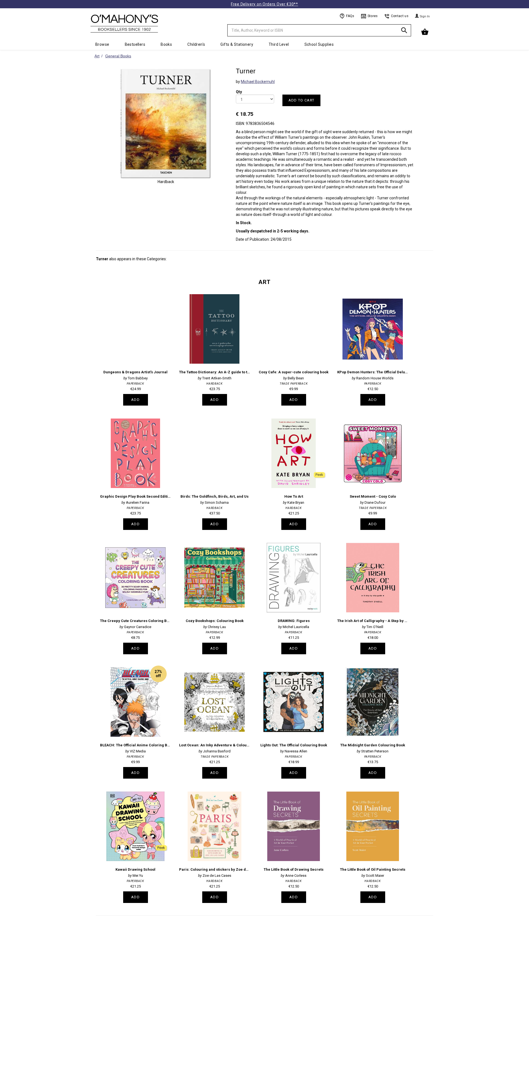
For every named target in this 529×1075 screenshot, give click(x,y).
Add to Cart (301, 100)
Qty (239, 88)
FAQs (350, 16)
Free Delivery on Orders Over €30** (264, 4)
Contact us (400, 16)
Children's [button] (196, 44)
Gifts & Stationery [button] (236, 44)
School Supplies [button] (319, 44)
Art (264, 282)
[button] (425, 32)
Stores (373, 16)
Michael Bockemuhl (258, 81)
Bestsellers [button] (135, 44)
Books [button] (166, 44)
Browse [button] (102, 44)
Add (135, 400)
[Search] (404, 31)
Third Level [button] (279, 44)
